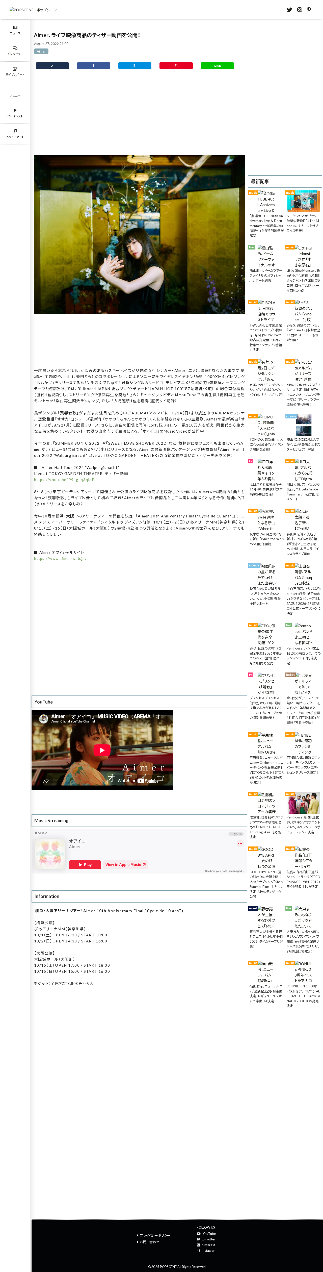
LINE (217, 65)
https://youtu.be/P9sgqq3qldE (64, 479)
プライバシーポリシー (155, 1235)
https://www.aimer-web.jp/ (60, 558)
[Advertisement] (139, 115)
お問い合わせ (149, 1242)
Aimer (41, 51)
